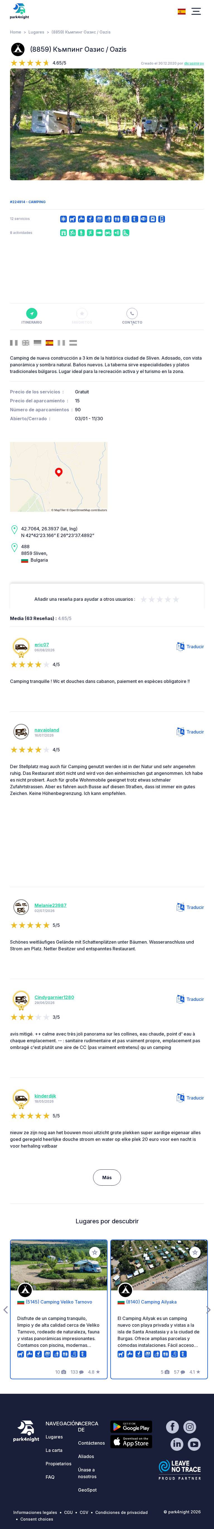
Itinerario (31, 322)
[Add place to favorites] (94, 1252)
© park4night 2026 (182, 1511)
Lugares (36, 32)
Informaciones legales (35, 1512)
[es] (181, 10)
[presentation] (18, 124)
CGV (84, 1512)
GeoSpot (87, 1490)
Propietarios (58, 1463)
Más (107, 1177)
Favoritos (82, 322)
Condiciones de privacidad (121, 1512)
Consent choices (36, 1519)
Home (15, 32)
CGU (68, 1512)
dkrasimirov (194, 63)
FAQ (50, 1477)
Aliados (86, 1456)
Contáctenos (91, 1443)
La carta (54, 1450)
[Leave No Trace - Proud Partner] (180, 1470)
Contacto (132, 322)
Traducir (195, 646)
